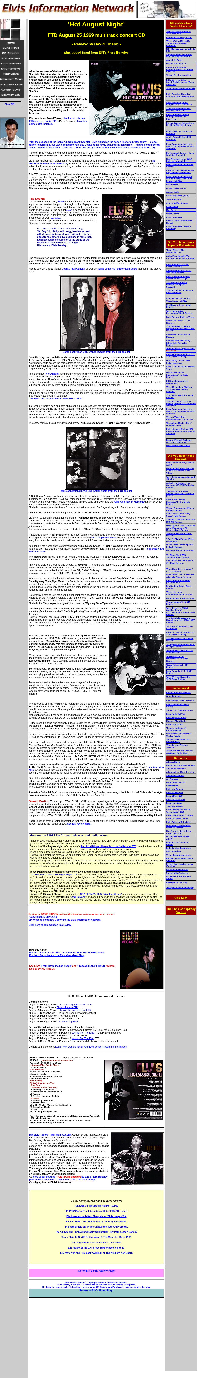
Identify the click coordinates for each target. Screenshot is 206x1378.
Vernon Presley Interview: (179, 75)
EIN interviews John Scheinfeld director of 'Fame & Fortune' (180, 82)
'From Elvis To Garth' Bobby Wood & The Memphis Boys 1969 (96, 1237)
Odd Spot (180, 897)
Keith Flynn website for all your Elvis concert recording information (91, 1046)
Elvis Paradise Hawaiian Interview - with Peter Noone (180, 95)
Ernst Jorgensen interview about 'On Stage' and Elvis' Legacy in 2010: (179, 178)
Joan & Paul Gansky (73, 268)
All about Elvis (173, 762)
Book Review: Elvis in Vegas (180, 317)
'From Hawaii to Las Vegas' (56, 965)
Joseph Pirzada (173, 199)
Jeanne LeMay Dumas (177, 203)
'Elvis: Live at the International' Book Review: (179, 312)
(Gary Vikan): (180, 470)
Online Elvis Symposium (178, 855)
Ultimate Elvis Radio (176, 721)
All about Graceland (176, 769)
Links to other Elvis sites (178, 848)
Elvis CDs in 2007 (175, 796)
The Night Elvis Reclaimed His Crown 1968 (96, 1242)
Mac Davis (171, 210)
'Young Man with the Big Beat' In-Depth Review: (180, 645)
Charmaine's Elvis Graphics (180, 700)
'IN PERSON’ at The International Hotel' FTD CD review (96, 1211)
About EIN (9, 104)
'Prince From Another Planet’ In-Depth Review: (180, 509)
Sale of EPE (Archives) (177, 873)
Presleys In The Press (177, 869)
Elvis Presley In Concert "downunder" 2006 (178, 811)
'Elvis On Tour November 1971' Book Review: (178, 678)
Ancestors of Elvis (175, 775)
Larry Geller (172, 206)
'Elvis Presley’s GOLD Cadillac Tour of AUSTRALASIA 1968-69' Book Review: (180, 611)
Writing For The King (83, 1032)
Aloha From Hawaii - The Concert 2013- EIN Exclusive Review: (180, 485)
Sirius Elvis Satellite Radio (179, 710)
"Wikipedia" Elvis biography (180, 887)
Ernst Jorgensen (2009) (177, 196)
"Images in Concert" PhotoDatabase (176, 729)
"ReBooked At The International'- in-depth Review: (177, 375)
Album (43, 163)
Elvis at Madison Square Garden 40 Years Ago (178, 277)
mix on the (108, 846)
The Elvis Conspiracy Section (181, 910)
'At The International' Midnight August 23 (54, 874)
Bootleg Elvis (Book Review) (180, 550)
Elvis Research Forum (177, 819)
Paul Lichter (172, 185)
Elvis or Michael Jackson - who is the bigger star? (179, 441)
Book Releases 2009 (176, 782)
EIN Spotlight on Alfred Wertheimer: (177, 382)
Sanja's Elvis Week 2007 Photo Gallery (178, 740)
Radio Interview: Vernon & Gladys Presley (179, 735)
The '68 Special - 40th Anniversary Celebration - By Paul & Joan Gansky (96, 1232)
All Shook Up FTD (68, 1021)
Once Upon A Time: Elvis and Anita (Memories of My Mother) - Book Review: (180, 528)
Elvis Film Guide (174, 803)
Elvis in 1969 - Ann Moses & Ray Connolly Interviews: (180, 171)
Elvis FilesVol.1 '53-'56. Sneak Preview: (177, 265)
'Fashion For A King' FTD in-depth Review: (179, 651)
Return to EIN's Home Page (96, 1290)
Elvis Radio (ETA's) (175, 714)
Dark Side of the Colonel (178, 445)
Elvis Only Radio (174, 725)
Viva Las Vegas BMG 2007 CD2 (76, 1004)
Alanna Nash (172, 192)
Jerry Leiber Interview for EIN (180, 88)
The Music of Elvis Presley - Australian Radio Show (180, 752)
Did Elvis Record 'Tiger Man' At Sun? (50, 1134)
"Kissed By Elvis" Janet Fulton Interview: (178, 362)
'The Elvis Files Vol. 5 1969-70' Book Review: (179, 562)
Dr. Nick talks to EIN (176, 188)
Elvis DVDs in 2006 (175, 799)
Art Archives (172, 779)
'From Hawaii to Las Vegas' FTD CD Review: (179, 570)
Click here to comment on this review (50, 925)
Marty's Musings (173, 851)
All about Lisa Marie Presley (180, 772)
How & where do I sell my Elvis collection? (178, 832)
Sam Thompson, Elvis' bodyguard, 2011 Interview (179, 103)
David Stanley (173, 64)
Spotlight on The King (176, 883)
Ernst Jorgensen (174, 217)
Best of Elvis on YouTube (178, 692)
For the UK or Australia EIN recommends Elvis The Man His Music (66, 952)
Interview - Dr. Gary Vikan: (179, 37)
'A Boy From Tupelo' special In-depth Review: (179, 546)
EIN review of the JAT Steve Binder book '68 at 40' (96, 1247)
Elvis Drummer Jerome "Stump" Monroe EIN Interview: (177, 116)
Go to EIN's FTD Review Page (96, 1270)
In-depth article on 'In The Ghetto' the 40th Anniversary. (96, 1226)
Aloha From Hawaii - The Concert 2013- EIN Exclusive (180, 257)
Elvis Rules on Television (178, 822)
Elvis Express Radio (176, 717)
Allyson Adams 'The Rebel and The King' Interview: (179, 55)
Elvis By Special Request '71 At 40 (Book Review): (180, 355)
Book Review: (173, 468)
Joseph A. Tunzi (174, 60)
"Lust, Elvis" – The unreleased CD (175, 251)
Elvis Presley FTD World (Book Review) (178, 581)
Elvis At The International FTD (75, 1010)
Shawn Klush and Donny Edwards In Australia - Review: (178, 343)
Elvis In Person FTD (67, 1007)
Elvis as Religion (174, 792)
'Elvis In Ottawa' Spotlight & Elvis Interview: (179, 291)
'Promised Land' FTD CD (91, 965)
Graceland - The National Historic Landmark (178, 826)
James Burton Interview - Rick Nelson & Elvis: (178, 109)
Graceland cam (173, 696)
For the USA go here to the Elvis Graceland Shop (56, 955)
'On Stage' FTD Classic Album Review (96, 1206)
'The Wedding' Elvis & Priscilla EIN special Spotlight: (176, 284)
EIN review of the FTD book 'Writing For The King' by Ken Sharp (96, 1253)
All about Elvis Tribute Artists (180, 765)
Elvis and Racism (174, 789)
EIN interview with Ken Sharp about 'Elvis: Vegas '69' (96, 1216)
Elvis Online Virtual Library (179, 815)
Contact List (172, 786)
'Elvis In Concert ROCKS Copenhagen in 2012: (178, 300)
